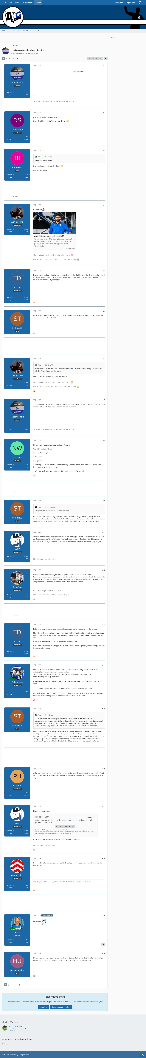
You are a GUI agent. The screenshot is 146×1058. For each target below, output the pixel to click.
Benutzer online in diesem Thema (17, 1039)
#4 (104, 205)
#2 (104, 113)
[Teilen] (106, 58)
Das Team (12, 1031)
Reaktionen (10, 92)
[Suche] (140, 2)
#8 (104, 400)
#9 (104, 440)
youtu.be (90, 817)
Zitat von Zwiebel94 (45, 157)
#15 (103, 709)
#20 (103, 953)
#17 (103, 806)
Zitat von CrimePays (45, 715)
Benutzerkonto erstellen (61, 1007)
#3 (104, 150)
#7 (104, 359)
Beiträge (9, 95)
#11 (103, 532)
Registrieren (130, 3)
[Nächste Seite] (17, 58)
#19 (103, 915)
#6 (104, 311)
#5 (104, 270)
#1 (104, 65)
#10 (103, 501)
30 (13, 58)
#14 (103, 665)
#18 (103, 858)
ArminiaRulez (12, 1029)
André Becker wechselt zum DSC (49, 236)
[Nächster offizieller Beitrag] (103, 944)
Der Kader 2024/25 (16, 1027)
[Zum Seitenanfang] (142, 1055)
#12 (103, 570)
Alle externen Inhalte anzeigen (65, 826)
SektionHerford (18, 53)
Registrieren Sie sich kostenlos (58, 1002)
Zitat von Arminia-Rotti (46, 507)
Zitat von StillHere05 (45, 365)
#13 (103, 624)
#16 (103, 769)
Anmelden (119, 3)
